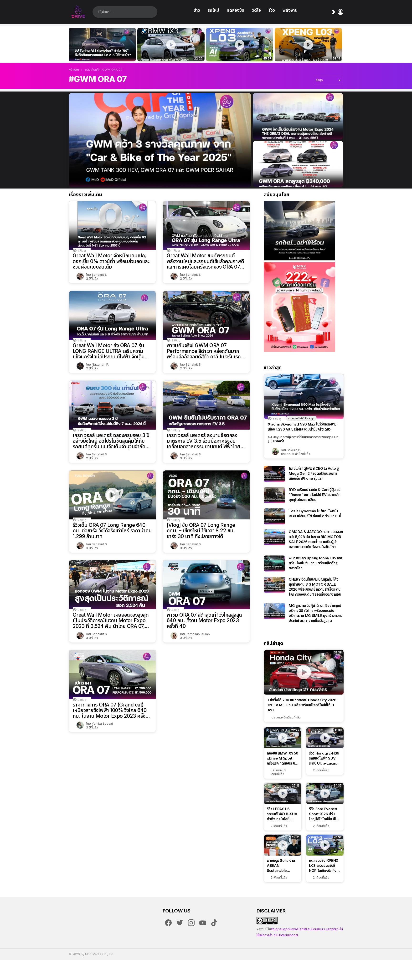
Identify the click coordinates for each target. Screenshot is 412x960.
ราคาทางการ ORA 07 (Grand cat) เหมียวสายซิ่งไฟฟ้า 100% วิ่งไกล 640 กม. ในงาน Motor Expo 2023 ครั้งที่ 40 (111, 710)
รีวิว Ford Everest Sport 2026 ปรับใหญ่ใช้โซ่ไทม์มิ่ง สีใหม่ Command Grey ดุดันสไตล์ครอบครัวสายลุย (324, 814)
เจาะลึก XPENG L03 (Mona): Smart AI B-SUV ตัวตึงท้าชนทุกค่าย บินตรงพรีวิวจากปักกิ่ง (308, 52)
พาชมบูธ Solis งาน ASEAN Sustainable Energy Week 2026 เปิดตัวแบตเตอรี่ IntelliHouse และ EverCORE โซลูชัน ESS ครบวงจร (281, 865)
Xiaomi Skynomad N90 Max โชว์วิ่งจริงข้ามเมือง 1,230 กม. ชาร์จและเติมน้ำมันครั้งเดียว (302, 426)
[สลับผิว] (333, 12)
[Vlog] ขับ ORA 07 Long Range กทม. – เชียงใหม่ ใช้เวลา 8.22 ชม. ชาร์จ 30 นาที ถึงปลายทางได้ (201, 530)
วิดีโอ (256, 10)
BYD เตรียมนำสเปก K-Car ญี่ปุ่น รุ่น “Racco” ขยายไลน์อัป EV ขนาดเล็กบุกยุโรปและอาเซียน (314, 494)
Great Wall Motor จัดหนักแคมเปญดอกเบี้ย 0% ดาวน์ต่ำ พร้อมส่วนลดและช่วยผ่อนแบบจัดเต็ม (111, 261)
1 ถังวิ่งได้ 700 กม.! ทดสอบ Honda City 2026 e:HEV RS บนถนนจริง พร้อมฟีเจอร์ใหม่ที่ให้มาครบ (302, 705)
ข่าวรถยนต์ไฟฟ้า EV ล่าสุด (301, 418)
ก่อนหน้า (71, 44)
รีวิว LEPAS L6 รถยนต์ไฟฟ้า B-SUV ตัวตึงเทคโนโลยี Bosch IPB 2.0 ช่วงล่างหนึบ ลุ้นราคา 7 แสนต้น (282, 814)
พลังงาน (290, 10)
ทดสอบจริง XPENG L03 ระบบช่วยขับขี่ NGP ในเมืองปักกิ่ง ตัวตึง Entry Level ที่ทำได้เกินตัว (237, 52)
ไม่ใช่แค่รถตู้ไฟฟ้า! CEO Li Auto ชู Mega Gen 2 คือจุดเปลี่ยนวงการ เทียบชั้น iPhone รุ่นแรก (314, 473)
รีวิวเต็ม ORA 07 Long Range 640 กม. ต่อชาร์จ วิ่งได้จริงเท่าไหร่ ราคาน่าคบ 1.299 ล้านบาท (112, 530)
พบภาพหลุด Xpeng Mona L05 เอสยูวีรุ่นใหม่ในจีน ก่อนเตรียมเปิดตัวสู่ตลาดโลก (315, 563)
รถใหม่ (213, 10)
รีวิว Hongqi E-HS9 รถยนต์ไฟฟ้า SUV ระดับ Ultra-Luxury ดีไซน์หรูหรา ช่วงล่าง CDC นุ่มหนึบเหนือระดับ (324, 758)
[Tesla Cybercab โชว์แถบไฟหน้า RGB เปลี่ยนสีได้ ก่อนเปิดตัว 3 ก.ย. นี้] (274, 516)
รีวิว (271, 10)
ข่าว (197, 10)
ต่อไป (341, 44)
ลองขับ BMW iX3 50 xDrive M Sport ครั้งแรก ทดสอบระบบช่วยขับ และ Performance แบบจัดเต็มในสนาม (168, 52)
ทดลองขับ (235, 10)
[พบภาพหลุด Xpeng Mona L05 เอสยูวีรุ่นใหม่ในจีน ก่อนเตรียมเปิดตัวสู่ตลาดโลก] (274, 564)
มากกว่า (278, 441)
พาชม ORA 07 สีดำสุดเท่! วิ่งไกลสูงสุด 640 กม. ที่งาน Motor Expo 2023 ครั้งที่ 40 (204, 620)
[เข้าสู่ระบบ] (340, 12)
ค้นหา (100, 12)
